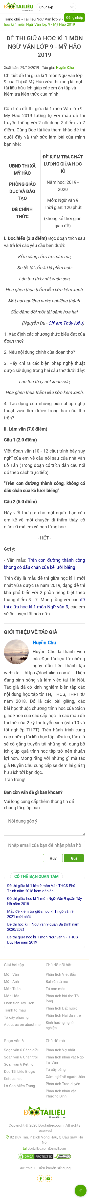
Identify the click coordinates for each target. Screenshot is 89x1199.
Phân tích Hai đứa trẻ (63, 1015)
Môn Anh (11, 981)
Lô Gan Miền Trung (19, 1086)
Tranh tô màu (15, 1010)
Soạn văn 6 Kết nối (19, 1064)
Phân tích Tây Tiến (19, 1003)
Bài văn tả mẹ (57, 981)
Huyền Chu (44, 642)
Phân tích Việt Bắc (61, 974)
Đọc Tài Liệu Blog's (19, 1071)
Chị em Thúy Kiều (65, 323)
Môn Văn (11, 974)
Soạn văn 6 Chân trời (21, 1057)
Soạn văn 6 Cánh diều (21, 1050)
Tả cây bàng (56, 1069)
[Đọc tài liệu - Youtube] (48, 1178)
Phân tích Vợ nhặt (60, 1050)
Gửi (74, 858)
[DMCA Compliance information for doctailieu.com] (62, 1157)
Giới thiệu (27, 1168)
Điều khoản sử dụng (54, 1168)
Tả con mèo (56, 989)
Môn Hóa (11, 996)
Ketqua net (13, 1078)
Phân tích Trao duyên (63, 1084)
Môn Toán (12, 989)
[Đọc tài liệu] (40, 1178)
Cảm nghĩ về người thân (65, 1077)
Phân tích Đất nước (61, 1008)
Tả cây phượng (16, 1017)
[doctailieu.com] (44, 1113)
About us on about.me (22, 1024)
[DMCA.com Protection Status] (35, 1157)
